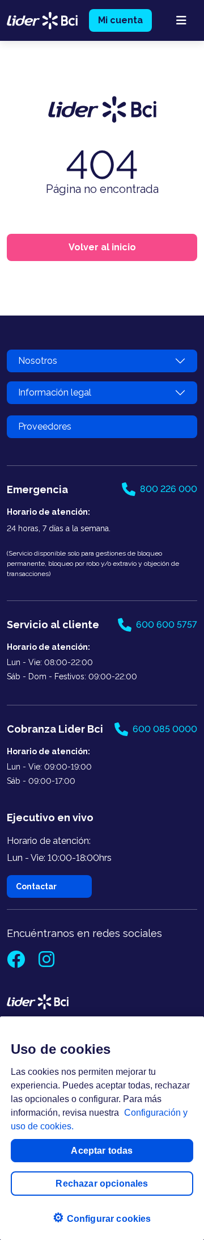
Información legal (54, 392)
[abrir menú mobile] (181, 20)
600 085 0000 (165, 729)
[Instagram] (46, 962)
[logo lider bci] (42, 19)
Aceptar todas (102, 1150)
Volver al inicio (102, 247)
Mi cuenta (120, 20)
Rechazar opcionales (102, 1183)
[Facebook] (17, 962)
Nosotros (37, 360)
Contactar (36, 886)
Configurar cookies (102, 1217)
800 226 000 (168, 489)
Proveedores (44, 426)
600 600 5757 (166, 624)
